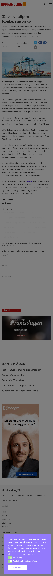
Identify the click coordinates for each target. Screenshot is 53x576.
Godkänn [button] (17, 568)
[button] (37, 568)
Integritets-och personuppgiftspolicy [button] (23, 554)
